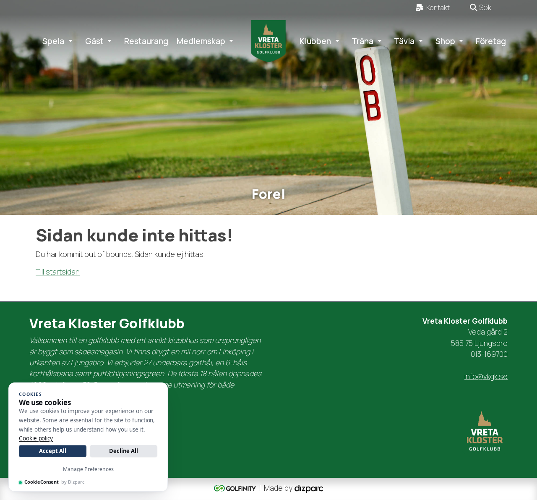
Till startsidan (58, 272)
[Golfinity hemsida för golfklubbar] (236, 488)
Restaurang (146, 41)
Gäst (94, 41)
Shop (445, 41)
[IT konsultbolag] (308, 488)
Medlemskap (201, 41)
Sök (484, 7)
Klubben (315, 41)
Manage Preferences (88, 469)
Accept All (52, 451)
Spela (53, 41)
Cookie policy (36, 438)
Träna (362, 41)
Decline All (123, 451)
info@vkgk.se (486, 376)
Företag (491, 41)
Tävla (404, 41)
